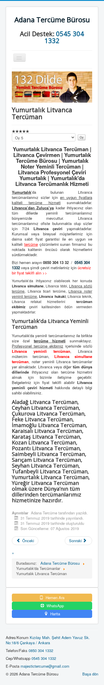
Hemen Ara (54, 597)
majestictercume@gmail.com (45, 666)
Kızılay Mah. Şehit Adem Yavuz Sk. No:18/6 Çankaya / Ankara (48, 640)
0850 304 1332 (41, 650)
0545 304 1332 (64, 37)
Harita (54, 613)
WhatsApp (54, 605)
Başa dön (90, 674)
